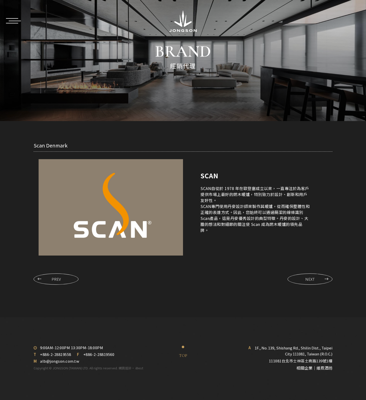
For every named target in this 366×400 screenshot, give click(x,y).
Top (183, 355)
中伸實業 (183, 21)
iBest (139, 368)
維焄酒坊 (324, 368)
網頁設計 (125, 368)
